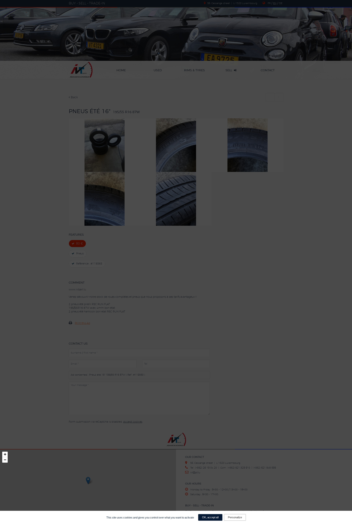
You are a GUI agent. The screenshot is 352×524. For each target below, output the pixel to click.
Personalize (235, 517)
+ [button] (5, 454)
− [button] (5, 460)
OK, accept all (210, 517)
